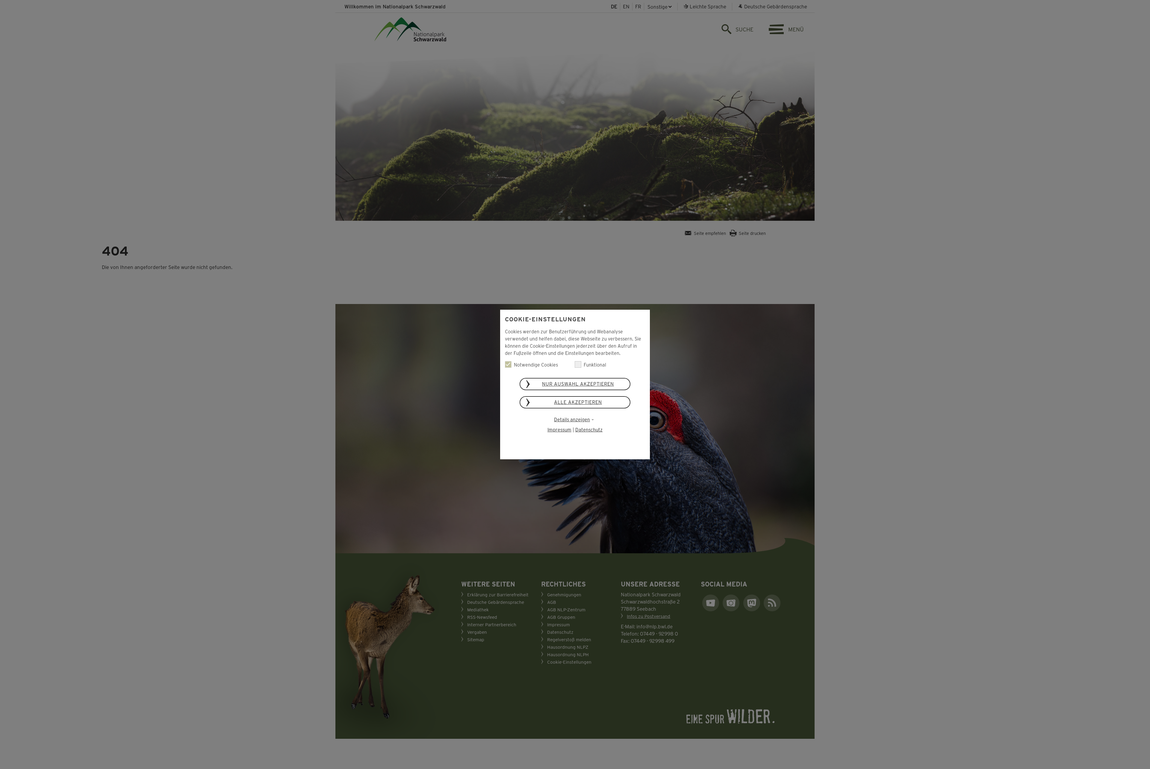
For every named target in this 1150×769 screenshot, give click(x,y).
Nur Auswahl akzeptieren (578, 384)
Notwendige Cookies (536, 364)
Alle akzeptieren (578, 402)
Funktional (595, 364)
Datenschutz (589, 429)
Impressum (559, 429)
